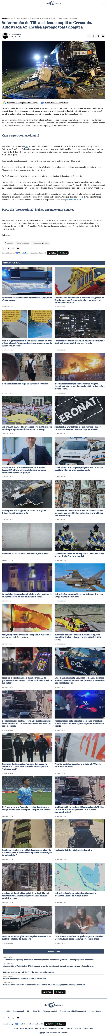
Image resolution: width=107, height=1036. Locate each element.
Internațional (18, 1011)
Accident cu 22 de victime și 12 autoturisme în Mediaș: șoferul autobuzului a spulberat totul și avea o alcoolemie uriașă (79, 809)
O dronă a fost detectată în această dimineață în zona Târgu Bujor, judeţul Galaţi (79, 595)
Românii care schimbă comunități (73, 1011)
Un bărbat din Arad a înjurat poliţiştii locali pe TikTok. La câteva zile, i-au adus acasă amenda (79, 468)
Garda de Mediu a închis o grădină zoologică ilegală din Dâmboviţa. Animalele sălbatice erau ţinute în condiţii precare (25, 895)
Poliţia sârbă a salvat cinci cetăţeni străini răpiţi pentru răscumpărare (27, 298)
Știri (13, 18)
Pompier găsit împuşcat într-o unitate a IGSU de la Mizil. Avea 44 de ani (78, 765)
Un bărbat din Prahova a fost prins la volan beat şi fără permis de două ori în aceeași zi (79, 554)
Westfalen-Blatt (74, 200)
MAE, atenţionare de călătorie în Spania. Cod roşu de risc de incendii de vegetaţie (26, 635)
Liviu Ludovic (16, 34)
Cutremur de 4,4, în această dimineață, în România (25, 553)
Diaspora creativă (50, 1011)
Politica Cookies (41, 1028)
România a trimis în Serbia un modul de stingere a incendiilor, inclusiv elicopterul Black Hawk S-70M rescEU (78, 637)
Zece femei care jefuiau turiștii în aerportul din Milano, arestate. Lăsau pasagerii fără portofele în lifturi (80, 937)
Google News (24, 253)
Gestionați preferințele (56, 1028)
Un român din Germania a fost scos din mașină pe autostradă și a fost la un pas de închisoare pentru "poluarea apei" (25, 766)
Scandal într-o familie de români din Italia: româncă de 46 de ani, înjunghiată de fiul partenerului (80, 341)
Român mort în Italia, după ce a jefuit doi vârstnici (25, 383)
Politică (7, 1011)
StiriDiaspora (6, 18)
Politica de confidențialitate (23, 1028)
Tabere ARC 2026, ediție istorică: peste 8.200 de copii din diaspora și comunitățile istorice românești (27, 428)
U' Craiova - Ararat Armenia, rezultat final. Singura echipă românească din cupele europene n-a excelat (26, 808)
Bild (26, 146)
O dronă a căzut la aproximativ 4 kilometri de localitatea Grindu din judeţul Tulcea (75, 894)
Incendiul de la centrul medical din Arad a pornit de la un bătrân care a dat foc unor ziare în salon (27, 595)
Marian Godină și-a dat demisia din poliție (73, 850)
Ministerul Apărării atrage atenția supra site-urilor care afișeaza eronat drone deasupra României (78, 428)
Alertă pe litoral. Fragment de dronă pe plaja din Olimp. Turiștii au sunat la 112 (24, 511)
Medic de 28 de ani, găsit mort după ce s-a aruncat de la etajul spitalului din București (26, 937)
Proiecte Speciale (95, 1011)
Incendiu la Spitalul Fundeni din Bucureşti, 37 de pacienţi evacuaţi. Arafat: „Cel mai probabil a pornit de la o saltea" (27, 680)
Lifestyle (36, 1011)
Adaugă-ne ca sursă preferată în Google (22, 102)
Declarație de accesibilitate (83, 1028)
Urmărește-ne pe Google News (56, 102)
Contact (69, 1028)
